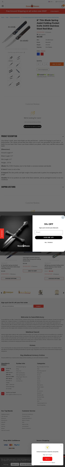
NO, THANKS (49, 242)
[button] (2, 233)
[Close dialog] (63, 217)
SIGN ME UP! (49, 237)
